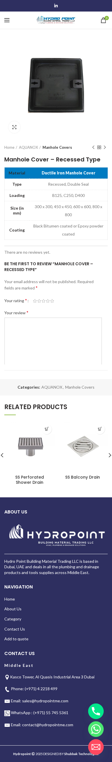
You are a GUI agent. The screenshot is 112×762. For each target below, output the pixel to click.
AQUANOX (28, 147)
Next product (105, 147)
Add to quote (16, 638)
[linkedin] (56, 6)
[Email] (96, 747)
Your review (16, 312)
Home (9, 147)
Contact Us (14, 628)
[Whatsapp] (96, 729)
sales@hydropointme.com (45, 700)
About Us (13, 608)
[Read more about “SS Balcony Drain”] (100, 429)
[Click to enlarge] (14, 127)
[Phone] (96, 711)
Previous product (93, 147)
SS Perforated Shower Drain (29, 480)
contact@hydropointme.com (47, 724)
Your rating (15, 300)
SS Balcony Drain (82, 477)
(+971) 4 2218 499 (41, 688)
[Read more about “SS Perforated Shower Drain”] (47, 429)
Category (12, 618)
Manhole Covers (57, 147)
